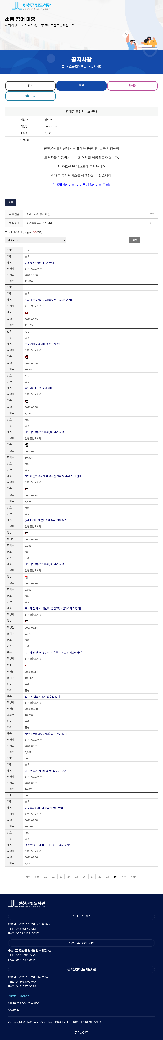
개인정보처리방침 (19, 995)
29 (107, 876)
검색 (134, 240)
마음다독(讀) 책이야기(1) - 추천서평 (44, 564)
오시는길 (13, 1009)
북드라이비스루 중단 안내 (39, 388)
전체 (30, 85)
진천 (81, 85)
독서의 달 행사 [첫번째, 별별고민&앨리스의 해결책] (53, 608)
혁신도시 (30, 96)
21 (45, 876)
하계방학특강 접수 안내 (39, 223)
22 (53, 876)
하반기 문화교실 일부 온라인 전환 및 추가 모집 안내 (53, 476)
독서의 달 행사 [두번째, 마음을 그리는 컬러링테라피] (53, 652)
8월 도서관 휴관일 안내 (39, 214)
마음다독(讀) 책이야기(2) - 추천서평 (44, 432)
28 (99, 876)
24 (68, 876)
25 (76, 876)
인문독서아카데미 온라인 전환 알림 (44, 808)
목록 (10, 202)
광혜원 (132, 85)
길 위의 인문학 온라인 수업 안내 (42, 696)
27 (92, 876)
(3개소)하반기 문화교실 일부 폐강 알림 (46, 520)
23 (61, 876)
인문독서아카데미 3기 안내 (39, 263)
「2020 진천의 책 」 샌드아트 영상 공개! (47, 845)
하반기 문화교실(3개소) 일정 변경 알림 (46, 734)
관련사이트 (81, 1032)
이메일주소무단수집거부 (23, 1002)
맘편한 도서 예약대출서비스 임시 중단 (45, 771)
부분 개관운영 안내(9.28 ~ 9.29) (42, 344)
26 (84, 876)
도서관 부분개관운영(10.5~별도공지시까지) (48, 300)
